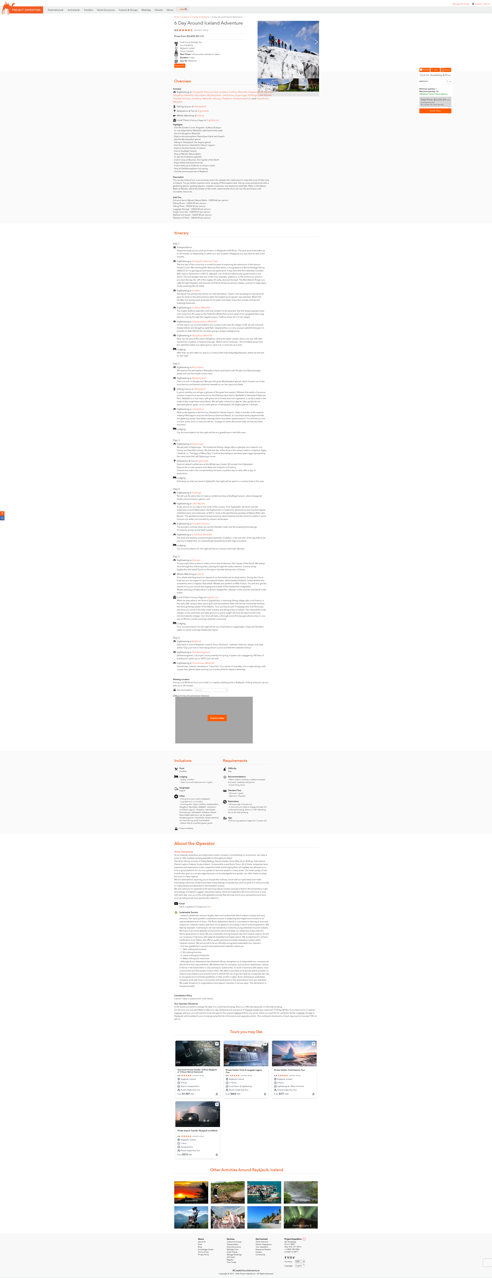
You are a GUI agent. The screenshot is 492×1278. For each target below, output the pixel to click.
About (170, 10)
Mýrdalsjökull (214, 95)
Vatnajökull (200, 106)
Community (260, 1254)
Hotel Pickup (232, 1252)
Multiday (146, 10)
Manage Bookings (234, 1254)
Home (178, 17)
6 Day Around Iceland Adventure (227, 17)
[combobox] (211, 690)
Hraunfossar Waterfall (203, 663)
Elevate (159, 10)
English (299, 1266)
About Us (202, 1242)
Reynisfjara (200, 95)
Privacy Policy (203, 1254)
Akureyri (217, 98)
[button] (2, 513)
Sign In (487, 4)
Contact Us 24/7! (291, 1252)
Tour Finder (231, 1262)
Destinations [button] (54, 10)
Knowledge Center (205, 1249)
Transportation (233, 1244)
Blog (200, 1247)
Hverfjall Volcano (182, 98)
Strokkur (223, 92)
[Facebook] (285, 1257)
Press (200, 1244)
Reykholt (227, 98)
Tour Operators (262, 1247)
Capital (196, 17)
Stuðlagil (252, 95)
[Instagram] (291, 1257)
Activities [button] (72, 10)
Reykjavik (206, 17)
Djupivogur (241, 95)
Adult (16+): (424, 81)
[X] (288, 1257)
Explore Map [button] (217, 718)
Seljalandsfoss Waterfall (260, 92)
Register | (479, 4)
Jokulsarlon (228, 95)
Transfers (88, 10)
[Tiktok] (294, 1257)
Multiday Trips (232, 1249)
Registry (230, 1260)
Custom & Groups (128, 10)
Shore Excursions (106, 10)
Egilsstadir (203, 111)
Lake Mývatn (265, 95)
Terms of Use (203, 1252)
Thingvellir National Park (205, 92)
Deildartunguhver (242, 98)
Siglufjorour (213, 120)
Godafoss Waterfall (202, 98)
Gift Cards (231, 1257)
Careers (259, 1252)
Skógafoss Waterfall (183, 95)
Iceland (186, 17)
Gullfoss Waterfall (238, 92)
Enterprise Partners (263, 1249)
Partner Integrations (263, 1244)
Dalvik (200, 115)
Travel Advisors (262, 1242)
